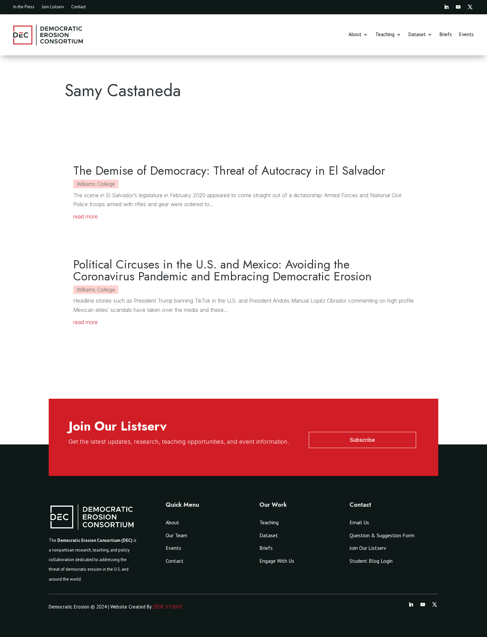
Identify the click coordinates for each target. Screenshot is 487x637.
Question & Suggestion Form (382, 535)
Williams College (96, 184)
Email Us (359, 522)
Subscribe (362, 439)
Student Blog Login (371, 560)
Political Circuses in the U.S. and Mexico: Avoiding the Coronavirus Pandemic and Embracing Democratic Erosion (222, 270)
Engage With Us (276, 560)
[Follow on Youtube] (458, 7)
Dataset (417, 34)
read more (85, 216)
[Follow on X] (470, 7)
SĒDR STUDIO (167, 607)
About (355, 34)
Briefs (446, 34)
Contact (78, 7)
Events (466, 34)
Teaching (385, 34)
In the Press (23, 7)
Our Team (176, 535)
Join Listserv (53, 7)
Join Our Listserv (368, 548)
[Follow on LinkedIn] (446, 7)
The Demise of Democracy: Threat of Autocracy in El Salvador (229, 170)
